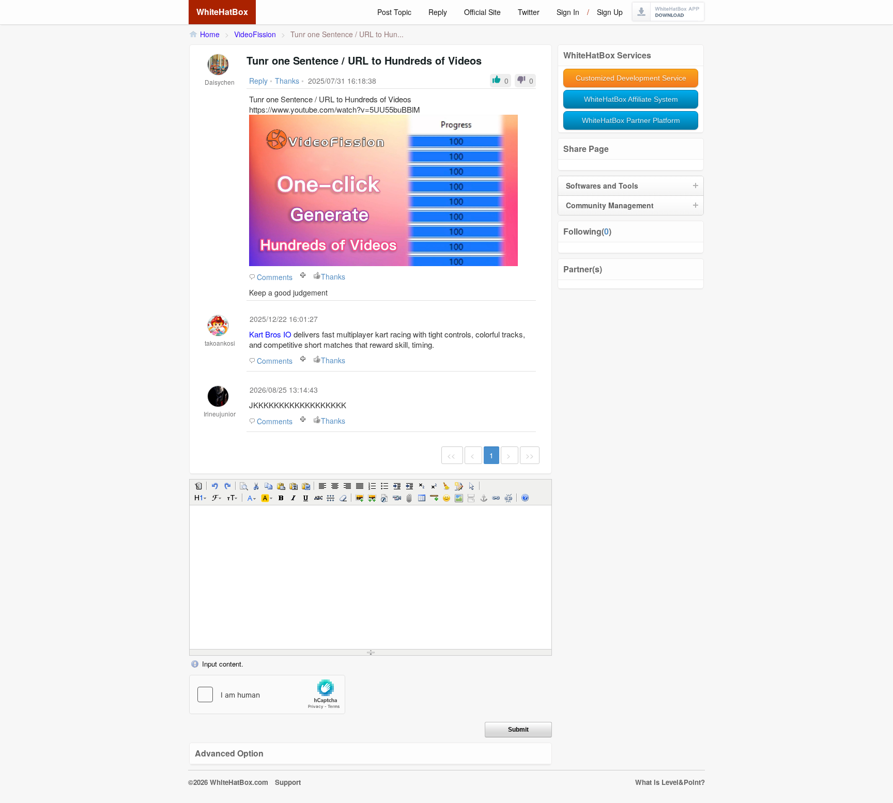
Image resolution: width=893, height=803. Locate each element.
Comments (274, 277)
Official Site (482, 12)
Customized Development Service (631, 78)
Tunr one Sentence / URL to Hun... (347, 34)
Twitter (529, 12)
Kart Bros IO (270, 334)
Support (288, 782)
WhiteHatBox (222, 12)
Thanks (333, 276)
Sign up (610, 12)
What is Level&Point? (670, 782)
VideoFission (255, 34)
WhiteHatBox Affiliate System (631, 99)
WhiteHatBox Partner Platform (631, 120)
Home (210, 34)
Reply (437, 12)
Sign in (568, 12)
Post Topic (394, 12)
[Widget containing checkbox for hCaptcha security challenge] (267, 694)
